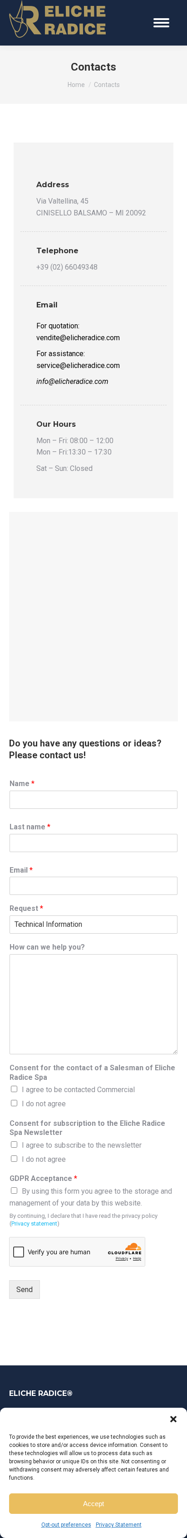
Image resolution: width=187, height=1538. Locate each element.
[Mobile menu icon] (161, 23)
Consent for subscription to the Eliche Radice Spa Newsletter (87, 1128)
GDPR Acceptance (43, 1178)
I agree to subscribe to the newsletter (82, 1145)
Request (26, 908)
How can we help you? (47, 947)
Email (21, 870)
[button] (173, 1419)
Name (22, 783)
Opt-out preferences (66, 1525)
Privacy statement (34, 1223)
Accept (93, 1503)
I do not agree (44, 1103)
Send (24, 1289)
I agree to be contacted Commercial (78, 1089)
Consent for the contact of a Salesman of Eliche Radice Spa (92, 1072)
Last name (30, 827)
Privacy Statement (119, 1525)
